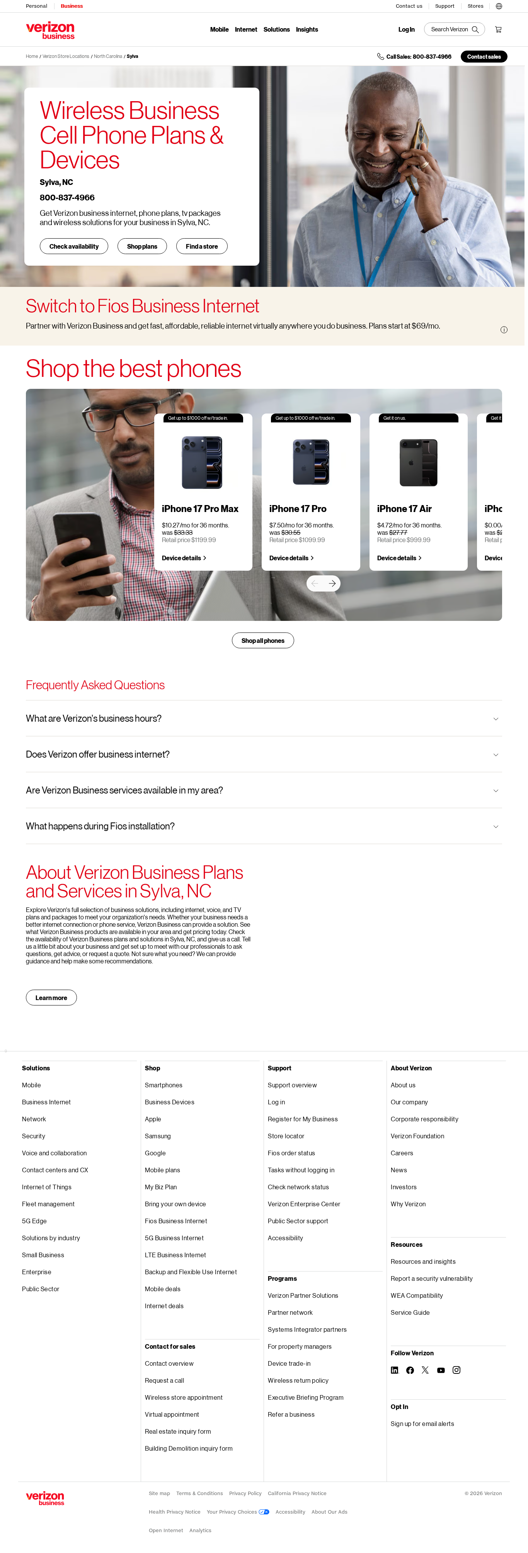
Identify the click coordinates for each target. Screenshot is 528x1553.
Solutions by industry (51, 1237)
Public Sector (41, 1288)
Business (72, 6)
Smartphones (164, 1084)
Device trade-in (289, 1363)
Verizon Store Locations (66, 56)
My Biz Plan (161, 1186)
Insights (307, 29)
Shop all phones (263, 640)
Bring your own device (175, 1203)
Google (155, 1152)
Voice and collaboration (54, 1152)
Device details (181, 557)
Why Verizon (408, 1203)
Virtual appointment (172, 1414)
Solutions (277, 29)
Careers (402, 1152)
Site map (159, 1493)
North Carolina (108, 56)
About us (403, 1084)
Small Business (43, 1254)
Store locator (286, 1135)
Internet (246, 29)
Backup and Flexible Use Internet (191, 1271)
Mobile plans (162, 1169)
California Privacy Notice (297, 1493)
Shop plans (142, 246)
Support (445, 6)
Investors (404, 1186)
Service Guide (410, 1312)
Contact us (409, 6)
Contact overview (169, 1363)
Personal (36, 6)
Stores (476, 6)
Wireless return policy (298, 1380)
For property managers (300, 1346)
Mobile (219, 29)
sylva (132, 56)
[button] (499, 5)
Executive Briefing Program (306, 1397)
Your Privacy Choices (233, 1512)
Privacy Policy (245, 1493)
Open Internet (166, 1530)
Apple (153, 1118)
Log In (407, 29)
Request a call (164, 1380)
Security (33, 1135)
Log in (276, 1101)
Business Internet (46, 1101)
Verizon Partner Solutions (303, 1295)
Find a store (202, 246)
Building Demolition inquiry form (189, 1448)
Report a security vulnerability (432, 1278)
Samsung (158, 1135)
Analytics (200, 1530)
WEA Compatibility (417, 1295)
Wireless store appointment (184, 1397)
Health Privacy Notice (175, 1512)
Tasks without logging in (301, 1169)
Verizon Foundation (417, 1135)
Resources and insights (423, 1261)
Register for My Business (303, 1118)
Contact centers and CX (55, 1169)
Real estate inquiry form (178, 1431)
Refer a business (291, 1414)
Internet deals (164, 1305)
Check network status (298, 1186)
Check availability (74, 246)
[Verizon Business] (50, 30)
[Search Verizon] (454, 29)
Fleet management (48, 1203)
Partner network (290, 1312)
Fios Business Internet (176, 1220)
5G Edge (34, 1220)
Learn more (51, 997)
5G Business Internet (174, 1237)
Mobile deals (163, 1288)
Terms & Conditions (199, 1493)
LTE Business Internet (175, 1254)
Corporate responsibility (424, 1118)
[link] (315, 583)
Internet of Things (47, 1186)
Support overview (292, 1084)
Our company (409, 1101)
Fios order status (291, 1152)
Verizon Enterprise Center (304, 1203)
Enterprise (36, 1271)
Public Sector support (298, 1220)
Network (34, 1118)
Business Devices (169, 1101)
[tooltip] (504, 329)
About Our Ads (329, 1512)
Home (32, 56)
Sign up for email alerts (422, 1423)
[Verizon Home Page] (45, 1498)
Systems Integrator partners (307, 1329)
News (399, 1169)
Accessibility (285, 1237)
